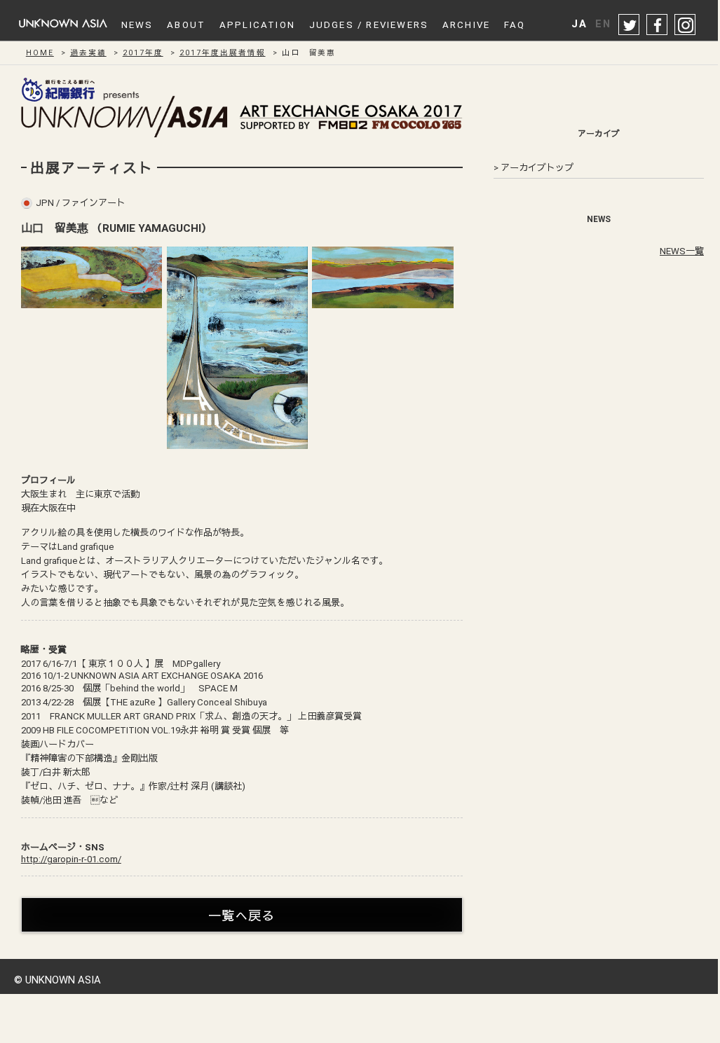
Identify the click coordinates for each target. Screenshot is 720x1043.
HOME (40, 52)
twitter (629, 25)
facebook (657, 25)
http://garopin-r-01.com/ (71, 859)
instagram (685, 25)
